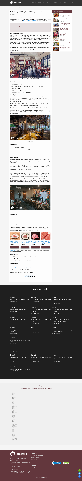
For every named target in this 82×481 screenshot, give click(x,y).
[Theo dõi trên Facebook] (32, 468)
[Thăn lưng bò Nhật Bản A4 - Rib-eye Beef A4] (35, 236)
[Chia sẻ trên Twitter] (28, 276)
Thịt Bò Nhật (12, 250)
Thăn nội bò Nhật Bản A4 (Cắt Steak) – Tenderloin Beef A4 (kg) (45, 242)
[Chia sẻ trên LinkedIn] (34, 276)
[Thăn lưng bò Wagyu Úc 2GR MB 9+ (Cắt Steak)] (25, 236)
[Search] (69, 3)
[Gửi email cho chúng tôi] (34, 468)
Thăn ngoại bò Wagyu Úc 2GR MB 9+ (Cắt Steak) (15, 242)
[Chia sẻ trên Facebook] (26, 276)
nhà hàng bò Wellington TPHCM (29, 20)
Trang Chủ (34, 2)
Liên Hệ (65, 2)
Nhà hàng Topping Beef (15, 28)
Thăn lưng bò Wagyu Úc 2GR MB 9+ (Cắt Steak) (25, 242)
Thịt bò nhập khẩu (46, 2)
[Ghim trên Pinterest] (32, 276)
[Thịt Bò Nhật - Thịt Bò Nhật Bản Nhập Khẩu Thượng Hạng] (15, 2)
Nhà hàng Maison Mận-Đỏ (16, 26)
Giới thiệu (39, 2)
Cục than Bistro (14, 29)
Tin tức (60, 2)
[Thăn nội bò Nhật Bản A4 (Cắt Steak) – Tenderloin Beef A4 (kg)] (45, 236)
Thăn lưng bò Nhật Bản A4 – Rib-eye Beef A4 (35, 242)
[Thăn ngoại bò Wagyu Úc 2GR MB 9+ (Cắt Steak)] (15, 236)
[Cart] (72, 3)
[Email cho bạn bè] (30, 276)
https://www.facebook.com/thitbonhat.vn (23, 267)
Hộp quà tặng (54, 2)
